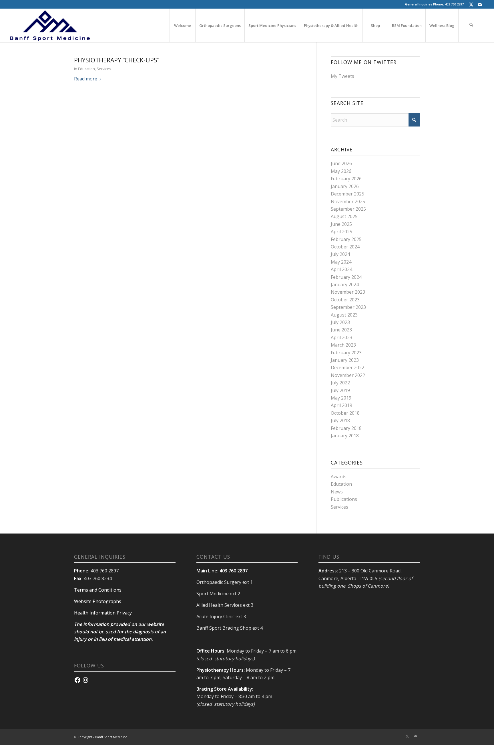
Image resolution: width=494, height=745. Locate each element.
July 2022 (340, 383)
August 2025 (344, 216)
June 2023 (341, 330)
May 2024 (341, 262)
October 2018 (345, 413)
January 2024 (345, 284)
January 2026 (345, 186)
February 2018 (346, 428)
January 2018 (345, 435)
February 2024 (346, 277)
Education (86, 68)
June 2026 (341, 163)
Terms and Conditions (97, 590)
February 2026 (346, 178)
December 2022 (347, 367)
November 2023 (348, 292)
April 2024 (341, 269)
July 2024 (340, 254)
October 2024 (345, 247)
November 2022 (348, 375)
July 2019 (340, 390)
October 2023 (345, 300)
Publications (344, 499)
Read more (85, 79)
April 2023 (341, 337)
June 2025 (341, 224)
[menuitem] (182, 25)
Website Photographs (97, 601)
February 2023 (346, 352)
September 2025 (348, 209)
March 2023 (343, 345)
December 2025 (347, 194)
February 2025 (346, 239)
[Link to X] (471, 4)
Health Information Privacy (103, 613)
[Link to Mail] (479, 4)
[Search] (471, 25)
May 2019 (341, 398)
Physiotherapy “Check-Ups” (116, 60)
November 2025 (348, 201)
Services (104, 68)
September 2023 (348, 307)
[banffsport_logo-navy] (50, 25)
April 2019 (341, 405)
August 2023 (344, 315)
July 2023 (340, 322)
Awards (338, 476)
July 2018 (340, 420)
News (337, 492)
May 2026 (341, 171)
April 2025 (341, 231)
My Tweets (342, 76)
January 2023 (345, 360)
